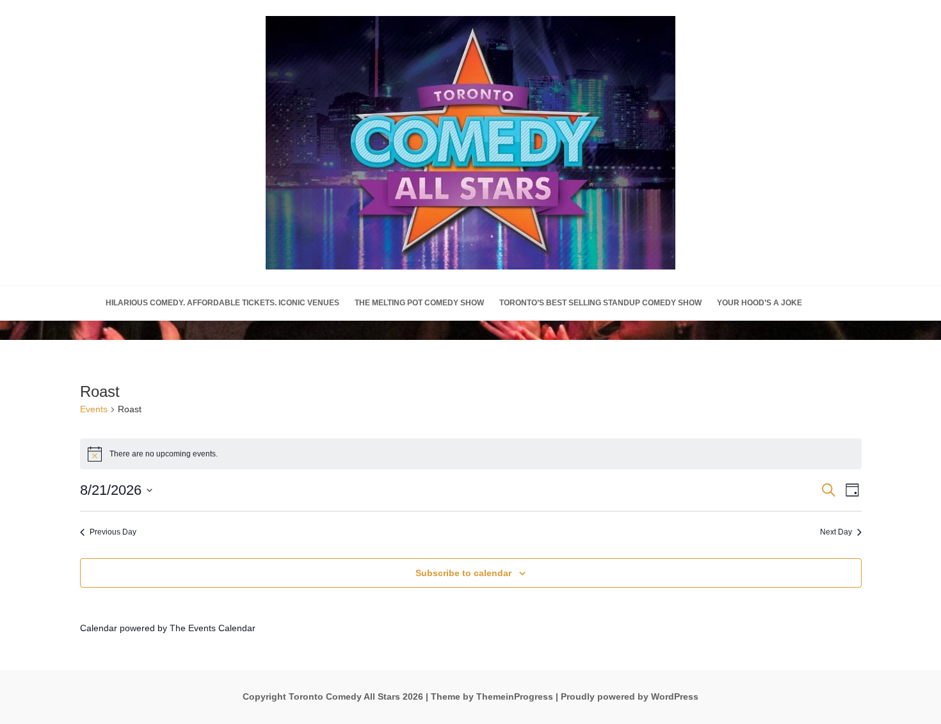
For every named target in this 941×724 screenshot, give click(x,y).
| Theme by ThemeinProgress (489, 696)
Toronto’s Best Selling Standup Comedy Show (600, 302)
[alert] (471, 453)
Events (94, 409)
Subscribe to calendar (463, 573)
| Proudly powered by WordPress (627, 696)
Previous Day (113, 531)
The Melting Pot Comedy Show (419, 302)
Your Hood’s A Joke (759, 302)
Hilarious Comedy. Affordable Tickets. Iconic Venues (222, 302)
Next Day (836, 531)
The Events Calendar (212, 628)
